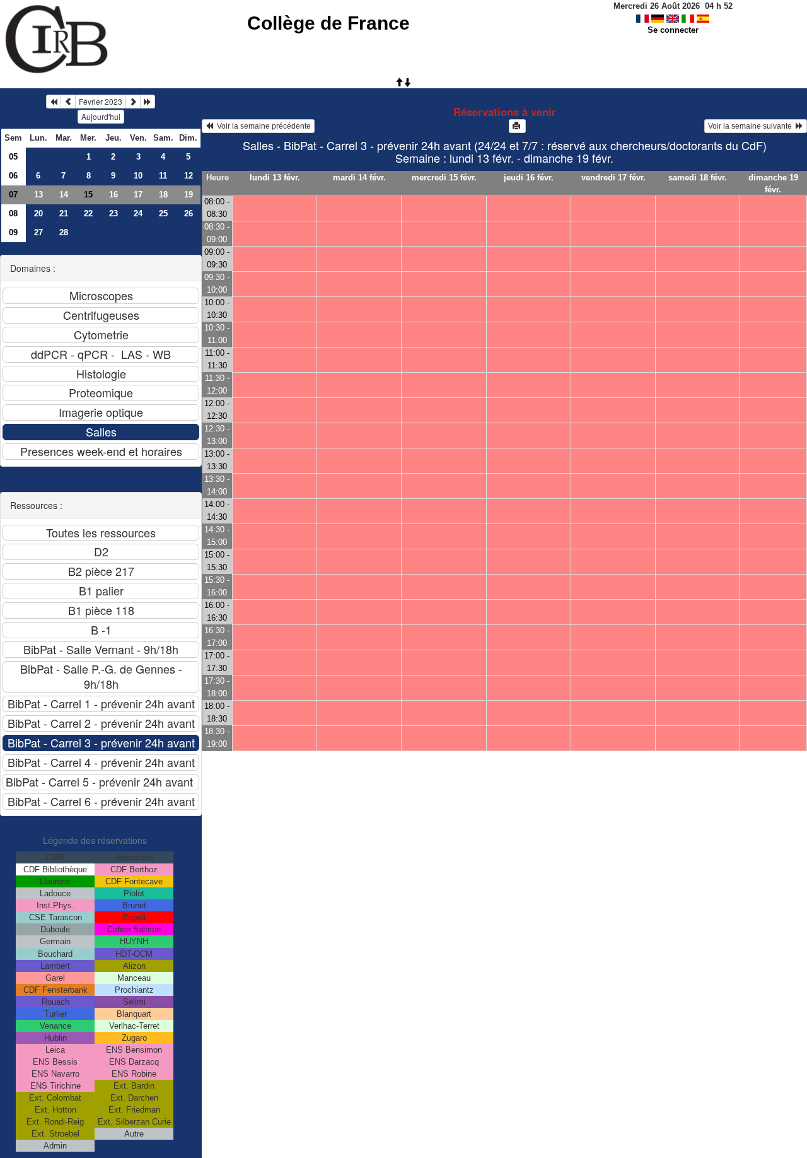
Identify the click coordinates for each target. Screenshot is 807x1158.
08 (13, 213)
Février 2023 (100, 101)
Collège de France (328, 23)
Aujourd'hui (100, 116)
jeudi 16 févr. (529, 177)
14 (63, 194)
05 (13, 156)
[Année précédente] (53, 101)
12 (188, 175)
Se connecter (673, 30)
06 (13, 175)
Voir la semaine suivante (752, 126)
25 (163, 213)
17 (138, 194)
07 (13, 194)
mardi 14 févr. (359, 177)
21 (63, 213)
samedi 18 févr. (697, 177)
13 (38, 194)
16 (113, 194)
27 (38, 232)
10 (138, 175)
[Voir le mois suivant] (133, 101)
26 (188, 213)
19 (188, 194)
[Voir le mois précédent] (68, 101)
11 (163, 175)
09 (13, 232)
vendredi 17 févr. (613, 177)
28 (63, 232)
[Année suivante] (147, 101)
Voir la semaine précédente (262, 126)
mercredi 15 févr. (444, 177)
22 (88, 213)
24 (138, 213)
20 (38, 213)
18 (163, 194)
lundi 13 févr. (275, 177)
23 (113, 213)
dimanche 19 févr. (773, 183)
